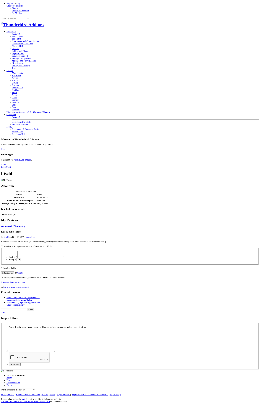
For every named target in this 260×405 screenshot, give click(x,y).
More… (9, 127)
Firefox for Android (20, 11)
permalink (30, 237)
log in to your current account (16, 287)
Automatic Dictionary (13, 226)
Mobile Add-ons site (22, 160)
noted (24, 399)
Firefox (15, 8)
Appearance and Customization (25, 41)
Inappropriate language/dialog (19, 300)
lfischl (6, 237)
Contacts (15, 48)
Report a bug (115, 394)
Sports (14, 107)
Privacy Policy (7, 394)
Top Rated (16, 39)
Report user (6, 167)
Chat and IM (17, 46)
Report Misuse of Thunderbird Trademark (90, 394)
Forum (9, 385)
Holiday (15, 90)
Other (14, 97)
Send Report (15, 364)
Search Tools (17, 132)
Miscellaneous (18, 63)
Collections (11, 114)
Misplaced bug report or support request (23, 302)
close (3, 312)
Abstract (15, 80)
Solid (14, 105)
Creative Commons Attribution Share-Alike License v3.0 (25, 401)
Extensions (11, 31)
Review (13, 257)
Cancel (20, 273)
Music (14, 92)
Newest (15, 78)
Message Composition (21, 58)
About (9, 378)
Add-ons (36, 24)
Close (3, 149)
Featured (16, 34)
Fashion (15, 85)
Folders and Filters (20, 51)
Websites (16, 110)
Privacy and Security (21, 66)
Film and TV (17, 88)
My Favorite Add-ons (21, 124)
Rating (12, 259)
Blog (8, 380)
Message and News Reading (24, 61)
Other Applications (14, 6)
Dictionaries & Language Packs (25, 129)
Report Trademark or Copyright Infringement (35, 394)
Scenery (15, 100)
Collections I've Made (21, 122)
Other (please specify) (15, 305)
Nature (15, 95)
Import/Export (18, 53)
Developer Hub (18, 134)
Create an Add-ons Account (13, 282)
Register (10, 3)
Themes (9, 70)
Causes (15, 83)
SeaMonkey (17, 13)
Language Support (20, 56)
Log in (19, 3)
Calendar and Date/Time (22, 44)
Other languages (8, 390)
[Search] (28, 18)
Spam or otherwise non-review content (23, 297)
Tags (14, 68)
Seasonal (16, 102)
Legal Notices (63, 394)
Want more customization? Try (28, 112)
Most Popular (18, 36)
